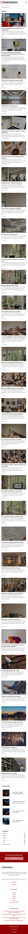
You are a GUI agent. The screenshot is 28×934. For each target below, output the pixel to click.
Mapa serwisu (14, 929)
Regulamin (14, 932)
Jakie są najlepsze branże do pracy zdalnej (10, 311)
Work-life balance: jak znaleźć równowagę (10, 568)
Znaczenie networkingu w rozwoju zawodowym (12, 593)
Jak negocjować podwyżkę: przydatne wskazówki (12, 542)
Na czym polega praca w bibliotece (9, 747)
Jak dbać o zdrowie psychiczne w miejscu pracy (11, 362)
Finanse (4, 835)
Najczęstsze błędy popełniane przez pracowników (12, 388)
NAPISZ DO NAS (14, 858)
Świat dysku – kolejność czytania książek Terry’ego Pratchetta (18, 793)
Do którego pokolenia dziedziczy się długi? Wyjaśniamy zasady (14, 918)
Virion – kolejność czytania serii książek (18, 811)
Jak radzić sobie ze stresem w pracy (9, 234)
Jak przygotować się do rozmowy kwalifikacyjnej (12, 414)
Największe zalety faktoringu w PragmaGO (11, 696)
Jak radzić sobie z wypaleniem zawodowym (11, 208)
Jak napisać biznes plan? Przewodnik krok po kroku (14, 915)
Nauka (4, 840)
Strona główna (4, 7)
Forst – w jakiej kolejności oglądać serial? (18, 821)
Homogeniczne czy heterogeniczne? (9, 106)
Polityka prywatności (14, 926)
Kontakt (14, 884)
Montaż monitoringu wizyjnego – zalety (10, 670)
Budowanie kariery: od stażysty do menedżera (11, 183)
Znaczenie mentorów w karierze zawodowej (11, 439)
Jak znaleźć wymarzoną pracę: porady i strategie (12, 516)
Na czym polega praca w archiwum (9, 773)
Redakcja (14, 882)
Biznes (4, 833)
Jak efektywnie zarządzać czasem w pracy (10, 619)
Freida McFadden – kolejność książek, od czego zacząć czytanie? (19, 802)
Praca (4, 842)
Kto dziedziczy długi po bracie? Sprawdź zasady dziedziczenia (14, 911)
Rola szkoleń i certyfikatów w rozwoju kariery (11, 491)
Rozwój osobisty (6, 844)
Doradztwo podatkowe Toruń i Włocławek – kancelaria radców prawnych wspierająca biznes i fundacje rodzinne (12, 54)
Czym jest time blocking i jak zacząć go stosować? (12, 80)
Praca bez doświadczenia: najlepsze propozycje (12, 722)
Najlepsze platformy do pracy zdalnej (9, 285)
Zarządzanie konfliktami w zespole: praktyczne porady (13, 337)
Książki (4, 838)
